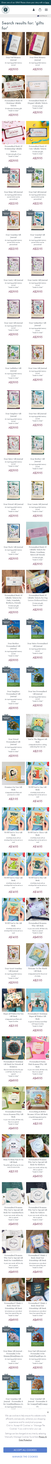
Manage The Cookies (25, 1456)
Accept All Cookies (25, 1449)
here (47, 2)
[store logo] (5, 10)
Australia (43, 16)
